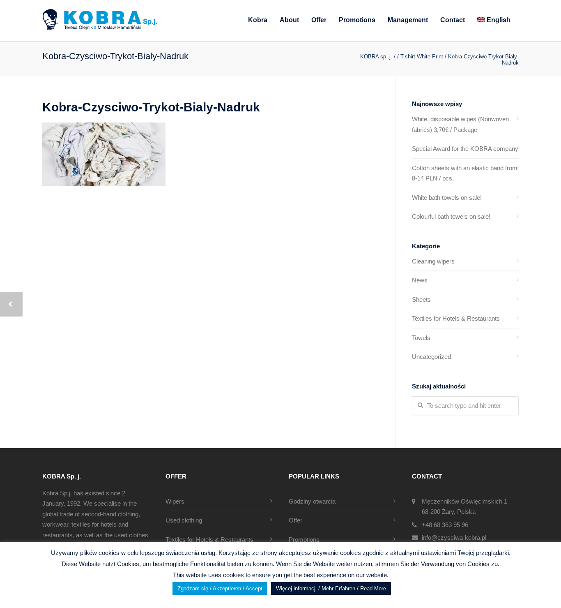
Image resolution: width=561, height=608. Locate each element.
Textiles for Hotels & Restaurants (456, 318)
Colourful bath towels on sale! (451, 216)
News (420, 280)
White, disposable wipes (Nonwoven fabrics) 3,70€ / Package (460, 124)
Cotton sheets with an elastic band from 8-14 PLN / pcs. (464, 173)
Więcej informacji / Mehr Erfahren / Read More (331, 588)
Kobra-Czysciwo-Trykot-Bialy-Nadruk (151, 107)
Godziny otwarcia (312, 501)
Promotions (357, 19)
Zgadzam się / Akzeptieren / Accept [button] (219, 588)
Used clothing (184, 520)
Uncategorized (431, 356)
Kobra (257, 19)
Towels (421, 337)
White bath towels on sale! (447, 197)
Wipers (175, 501)
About (289, 19)
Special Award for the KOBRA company (465, 148)
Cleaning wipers (433, 261)
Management (408, 19)
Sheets (421, 299)
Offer (318, 19)
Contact (452, 19)
